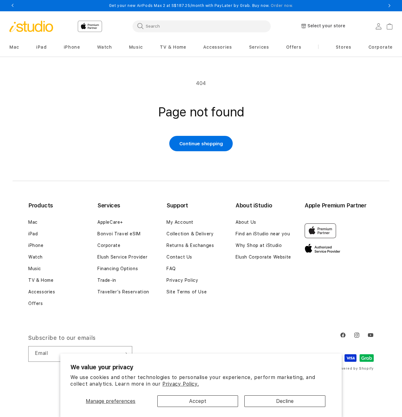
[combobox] (202, 26)
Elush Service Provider (122, 256)
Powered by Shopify (354, 368)
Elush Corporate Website (263, 256)
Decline (285, 401)
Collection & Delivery (190, 233)
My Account (179, 222)
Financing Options (117, 268)
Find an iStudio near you (263, 233)
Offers (35, 303)
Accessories (41, 291)
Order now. (282, 5)
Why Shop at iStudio (259, 245)
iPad (33, 233)
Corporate (108, 245)
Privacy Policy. (180, 384)
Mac (33, 222)
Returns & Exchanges (190, 245)
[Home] (31, 26)
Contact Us (179, 256)
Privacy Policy (182, 280)
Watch (35, 256)
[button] (14, 47)
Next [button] (389, 6)
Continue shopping (201, 144)
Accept (197, 401)
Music (34, 268)
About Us (246, 222)
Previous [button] (12, 6)
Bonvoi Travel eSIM (119, 233)
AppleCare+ (110, 222)
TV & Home (40, 280)
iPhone (36, 245)
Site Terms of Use (186, 291)
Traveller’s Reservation (123, 291)
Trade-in (106, 280)
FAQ (171, 268)
